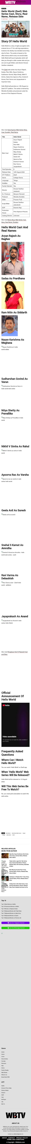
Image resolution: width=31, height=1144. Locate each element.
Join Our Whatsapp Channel (17, 928)
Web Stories (4, 1072)
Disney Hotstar (5, 1090)
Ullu (2, 1101)
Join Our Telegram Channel (17, 923)
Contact (11, 1137)
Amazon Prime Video (6, 1088)
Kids (2, 1065)
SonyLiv (3, 1092)
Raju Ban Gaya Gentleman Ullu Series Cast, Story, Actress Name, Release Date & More (18, 855)
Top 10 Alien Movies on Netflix (8, 904)
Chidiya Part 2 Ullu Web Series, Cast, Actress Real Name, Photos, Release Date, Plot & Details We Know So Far (18, 885)
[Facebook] (10, 841)
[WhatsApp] (20, 841)
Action (2, 1052)
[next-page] (5, 891)
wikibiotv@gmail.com (18, 1134)
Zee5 (5, 70)
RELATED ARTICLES (8, 849)
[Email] (27, 841)
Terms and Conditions (15, 1139)
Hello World (8, 833)
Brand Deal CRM (5, 1077)
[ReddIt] (17, 841)
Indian (24, 833)
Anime (2, 1068)
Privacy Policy (22, 1137)
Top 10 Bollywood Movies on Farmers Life (11, 918)
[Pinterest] (7, 841)
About (4, 1137)
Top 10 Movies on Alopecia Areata (9, 908)
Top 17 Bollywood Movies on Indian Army (11, 913)
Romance (3, 1063)
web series (9, 834)
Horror (2, 1054)
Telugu (3, 834)
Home (2, 6)
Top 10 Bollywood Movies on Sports (9, 915)
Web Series (8, 6)
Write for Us (4, 1074)
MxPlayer (3, 1099)
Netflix (2, 1085)
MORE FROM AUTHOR (9, 851)
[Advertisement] (15, 112)
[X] (14, 841)
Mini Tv (3, 1104)
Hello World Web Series (16, 833)
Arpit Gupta (5, 18)
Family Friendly (5, 1070)
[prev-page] (2, 891)
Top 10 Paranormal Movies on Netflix (10, 906)
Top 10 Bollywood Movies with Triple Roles (11, 911)
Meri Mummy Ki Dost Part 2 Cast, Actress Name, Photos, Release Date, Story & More (18, 871)
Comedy (3, 1061)
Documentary (4, 1059)
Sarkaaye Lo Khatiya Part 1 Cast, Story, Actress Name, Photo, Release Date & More (19, 878)
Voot (2, 1097)
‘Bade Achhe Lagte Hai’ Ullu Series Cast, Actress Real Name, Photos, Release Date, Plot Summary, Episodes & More (19, 863)
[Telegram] (24, 841)
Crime (2, 1056)
